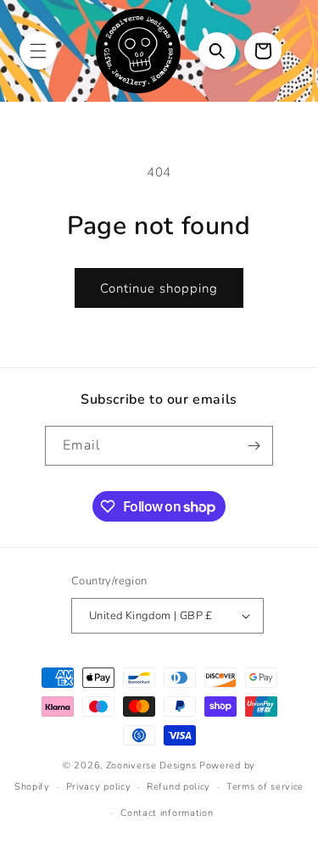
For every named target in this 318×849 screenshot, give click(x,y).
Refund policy (178, 786)
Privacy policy (98, 786)
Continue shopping (159, 288)
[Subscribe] (253, 446)
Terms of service (265, 786)
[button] (38, 51)
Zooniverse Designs (151, 765)
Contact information (166, 813)
